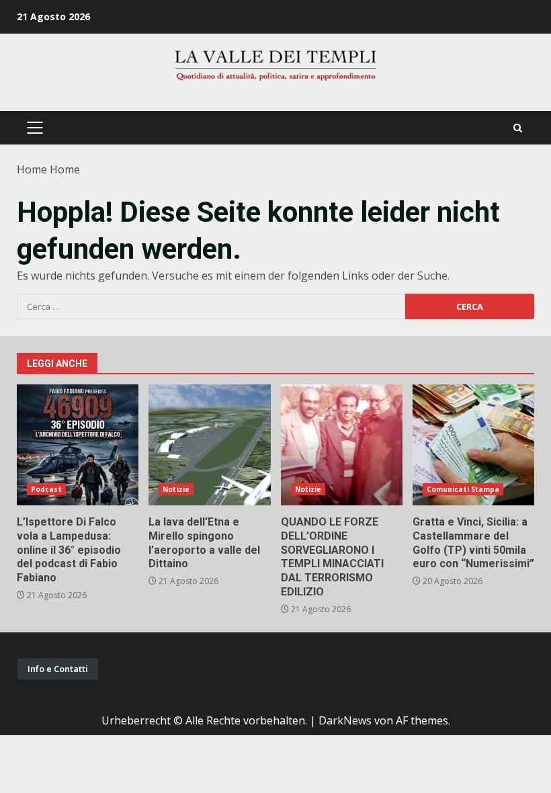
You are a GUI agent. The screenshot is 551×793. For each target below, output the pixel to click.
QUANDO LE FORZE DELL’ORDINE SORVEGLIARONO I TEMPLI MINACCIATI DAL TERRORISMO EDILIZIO (341, 444)
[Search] (517, 128)
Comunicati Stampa (463, 489)
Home (32, 169)
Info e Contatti (58, 669)
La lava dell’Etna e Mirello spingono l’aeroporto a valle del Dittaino (209, 444)
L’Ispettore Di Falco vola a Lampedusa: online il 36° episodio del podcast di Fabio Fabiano (77, 444)
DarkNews (345, 720)
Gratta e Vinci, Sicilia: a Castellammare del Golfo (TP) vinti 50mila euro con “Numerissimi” (473, 444)
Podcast (46, 489)
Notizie (176, 489)
